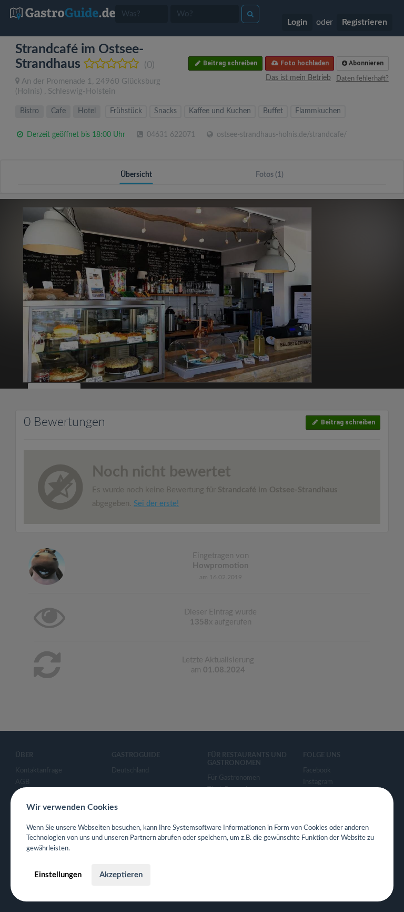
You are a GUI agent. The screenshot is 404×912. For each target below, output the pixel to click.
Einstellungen (58, 875)
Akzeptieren (121, 875)
